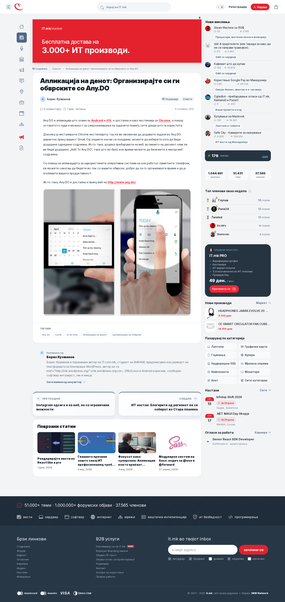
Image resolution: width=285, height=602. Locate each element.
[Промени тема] (220, 7)
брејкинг (199, 558)
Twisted (216, 217)
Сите (263, 390)
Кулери (250, 355)
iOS (108, 120)
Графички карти (256, 346)
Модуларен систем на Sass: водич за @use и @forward (177, 460)
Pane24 (223, 209)
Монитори (252, 371)
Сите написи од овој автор (64, 382)
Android (97, 120)
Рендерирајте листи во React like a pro (56, 460)
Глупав (223, 200)
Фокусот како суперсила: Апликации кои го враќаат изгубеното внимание (136, 461)
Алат (214, 380)
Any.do (46, 334)
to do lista (72, 334)
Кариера (261, 432)
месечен (258, 558)
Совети (56, 68)
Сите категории (256, 380)
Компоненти (220, 371)
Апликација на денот (95, 334)
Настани (22, 572)
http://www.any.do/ (122, 182)
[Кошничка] (276, 7)
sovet (58, 334)
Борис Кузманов (58, 99)
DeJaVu (221, 225)
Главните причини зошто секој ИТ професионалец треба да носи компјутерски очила (96, 461)
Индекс (21, 568)
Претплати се (221, 288)
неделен (238, 558)
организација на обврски (126, 334)
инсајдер (179, 558)
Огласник (23, 559)
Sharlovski (223, 234)
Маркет (261, 302)
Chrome (164, 120)
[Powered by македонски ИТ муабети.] (18, 7)
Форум (21, 550)
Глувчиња (218, 355)
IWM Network (259, 593)
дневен (218, 558)
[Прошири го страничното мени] (8, 7)
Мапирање (23, 576)
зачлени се (253, 550)
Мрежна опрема (256, 363)
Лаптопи (217, 346)
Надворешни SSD (223, 363)
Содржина (41, 68)
